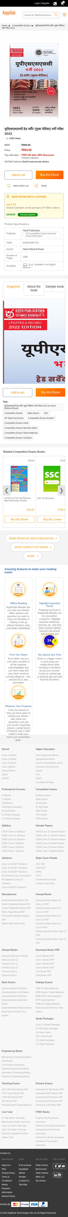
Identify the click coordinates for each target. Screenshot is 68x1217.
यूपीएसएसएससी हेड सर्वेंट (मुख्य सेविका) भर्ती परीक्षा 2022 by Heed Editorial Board (30, 407)
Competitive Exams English (41, 418)
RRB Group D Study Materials (50, 992)
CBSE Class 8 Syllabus (13, 847)
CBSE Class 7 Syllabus (13, 851)
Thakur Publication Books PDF (16, 908)
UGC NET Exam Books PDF (15, 1089)
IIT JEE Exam (42, 807)
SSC (46, 413)
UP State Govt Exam (14, 418)
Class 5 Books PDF (45, 967)
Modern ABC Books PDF (13, 923)
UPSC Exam (42, 818)
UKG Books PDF (43, 975)
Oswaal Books (8, 770)
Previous (6, 490)
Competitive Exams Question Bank (20, 428)
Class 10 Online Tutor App (14, 1129)
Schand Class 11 (10, 964)
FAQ (4, 1169)
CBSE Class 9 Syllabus (13, 843)
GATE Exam (41, 803)
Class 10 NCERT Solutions (14, 872)
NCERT (5, 778)
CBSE (4, 774)
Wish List (40, 1177)
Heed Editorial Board (33, 249)
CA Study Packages (11, 815)
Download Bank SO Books (14, 996)
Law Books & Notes (45, 782)
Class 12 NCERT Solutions (14, 864)
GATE (38, 872)
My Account (41, 1169)
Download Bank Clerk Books (15, 992)
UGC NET (40, 864)
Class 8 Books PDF (45, 956)
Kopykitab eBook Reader (23, 1173)
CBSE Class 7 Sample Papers (50, 851)
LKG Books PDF (43, 971)
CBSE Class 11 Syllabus (13, 835)
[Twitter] (59, 1166)
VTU (38, 774)
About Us (6, 1165)
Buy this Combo (52, 519)
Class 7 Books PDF (45, 960)
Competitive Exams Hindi (16, 423)
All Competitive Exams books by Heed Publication (41, 234)
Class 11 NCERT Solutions (14, 868)
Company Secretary (45, 883)
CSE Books (7, 1061)
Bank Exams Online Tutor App (16, 1122)
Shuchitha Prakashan (12, 807)
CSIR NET (41, 868)
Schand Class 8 (9, 975)
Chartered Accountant (46, 879)
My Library (41, 1180)
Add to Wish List (20, 186)
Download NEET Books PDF (49, 1093)
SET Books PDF (9, 1101)
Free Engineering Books (47, 755)
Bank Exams (42, 799)
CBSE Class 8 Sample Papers (50, 847)
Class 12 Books (9, 755)
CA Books (6, 795)
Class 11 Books (9, 759)
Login (37, 3)
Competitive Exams (21, 25)
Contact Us (5, 1153)
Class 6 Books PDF (45, 964)
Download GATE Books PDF (49, 1101)
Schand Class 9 (9, 971)
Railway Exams (43, 795)
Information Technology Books (16, 1072)
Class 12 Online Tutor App (14, 1126)
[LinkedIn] (56, 1175)
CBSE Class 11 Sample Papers (50, 835)
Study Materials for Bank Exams (17, 1008)
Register (45, 3)
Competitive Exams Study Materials (21, 433)
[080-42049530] (55, 3)
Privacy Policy (8, 1173)
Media (5, 1184)
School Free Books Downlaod (50, 1137)
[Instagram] (59, 1175)
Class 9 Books (8, 767)
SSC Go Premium (45, 498)
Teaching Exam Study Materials (17, 1105)
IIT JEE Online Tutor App (13, 1118)
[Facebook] (56, 1166)
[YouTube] (63, 1166)
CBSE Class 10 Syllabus (13, 839)
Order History (42, 1173)
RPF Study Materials (45, 1000)
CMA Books (7, 803)
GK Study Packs (43, 1032)
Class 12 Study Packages (48, 1024)
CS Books (6, 799)
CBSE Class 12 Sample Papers (51, 831)
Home (4, 25)
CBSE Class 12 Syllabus (13, 831)
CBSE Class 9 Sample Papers (50, 843)
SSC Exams (41, 815)
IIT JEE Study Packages (47, 1028)
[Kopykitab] (8, 12)
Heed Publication (31, 230)
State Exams (33, 413)
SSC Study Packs (44, 1036)
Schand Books (9, 811)
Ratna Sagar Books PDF (13, 912)
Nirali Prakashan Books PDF (15, 900)
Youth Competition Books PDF (16, 904)
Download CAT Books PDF (48, 1105)
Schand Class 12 (10, 960)
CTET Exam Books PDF (13, 1093)
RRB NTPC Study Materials (49, 996)
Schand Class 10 (10, 967)
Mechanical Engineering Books (16, 1057)
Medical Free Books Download (50, 1126)
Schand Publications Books (15, 956)
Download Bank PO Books (14, 988)
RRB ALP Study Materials (48, 1004)
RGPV (39, 778)
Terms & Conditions (7, 1179)
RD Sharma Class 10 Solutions (16, 875)
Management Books (45, 759)
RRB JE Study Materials (47, 988)
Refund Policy (8, 1196)
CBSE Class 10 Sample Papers (51, 839)
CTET (38, 875)
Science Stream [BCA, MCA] (49, 763)
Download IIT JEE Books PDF (50, 1089)
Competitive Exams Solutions (18, 438)
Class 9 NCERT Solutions (14, 887)
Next (61, 490)
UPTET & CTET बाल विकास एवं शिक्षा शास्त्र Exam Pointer (17, 499)
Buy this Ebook (19, 519)
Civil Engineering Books (13, 1065)
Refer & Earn (42, 1165)
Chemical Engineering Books (15, 1076)
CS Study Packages (11, 818)
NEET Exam (41, 811)
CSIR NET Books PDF (12, 1097)
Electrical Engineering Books (15, 1068)
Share (44, 186)
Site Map (23, 1184)
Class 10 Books (9, 763)
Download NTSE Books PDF (49, 1097)
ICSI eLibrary (25, 1165)
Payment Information (7, 1190)
